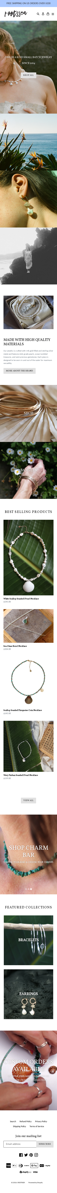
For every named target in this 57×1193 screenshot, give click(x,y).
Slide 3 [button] (31, 889)
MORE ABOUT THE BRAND (19, 371)
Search (13, 1121)
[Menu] (53, 13)
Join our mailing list (28, 1136)
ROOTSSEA (21, 1183)
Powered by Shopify (35, 1183)
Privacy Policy (41, 1121)
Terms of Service (37, 1126)
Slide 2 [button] (28, 889)
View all (28, 800)
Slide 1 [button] (26, 889)
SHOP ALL (28, 75)
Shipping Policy (19, 1126)
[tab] (26, 889)
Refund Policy (26, 1121)
